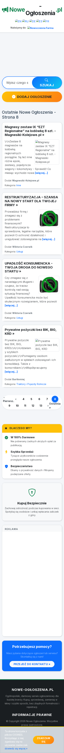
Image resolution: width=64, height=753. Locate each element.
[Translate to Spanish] (39, 21)
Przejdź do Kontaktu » (32, 664)
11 (25, 405)
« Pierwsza (9, 399)
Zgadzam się (43, 740)
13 (41, 405)
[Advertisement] (32, 56)
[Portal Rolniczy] (40, 27)
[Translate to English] (18, 21)
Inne (18, 185)
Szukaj (47, 85)
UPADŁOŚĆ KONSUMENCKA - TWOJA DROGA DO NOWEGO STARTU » (29, 267)
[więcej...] (41, 173)
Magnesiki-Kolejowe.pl (25, 180)
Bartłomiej (18, 379)
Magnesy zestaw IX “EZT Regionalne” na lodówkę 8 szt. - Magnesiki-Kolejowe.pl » (30, 131)
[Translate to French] (46, 21)
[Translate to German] (32, 21)
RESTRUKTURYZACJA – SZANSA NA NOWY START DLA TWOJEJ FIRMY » (31, 201)
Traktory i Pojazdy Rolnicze (31, 384)
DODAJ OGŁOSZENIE (34, 97)
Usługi (19, 251)
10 (17, 405)
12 (33, 405)
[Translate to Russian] (25, 21)
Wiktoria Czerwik (22, 246)
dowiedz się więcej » (16, 748)
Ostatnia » (55, 405)
